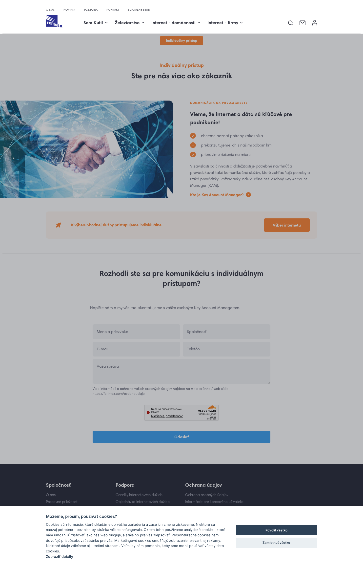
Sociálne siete (139, 9)
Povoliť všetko (276, 530)
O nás (50, 9)
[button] (290, 23)
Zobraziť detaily (59, 556)
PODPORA (91, 9)
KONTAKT (112, 9)
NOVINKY (69, 9)
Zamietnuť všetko (276, 543)
